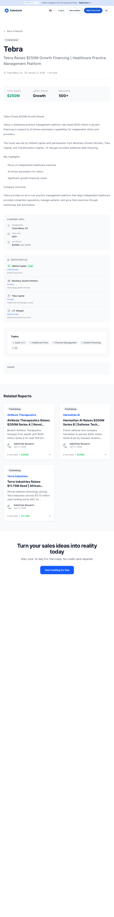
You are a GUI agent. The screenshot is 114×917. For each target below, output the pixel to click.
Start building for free (57, 570)
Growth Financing (92, 342)
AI (16, 348)
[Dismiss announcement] (110, 2)
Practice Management (66, 342)
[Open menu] (106, 10)
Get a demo (74, 10)
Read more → (85, 3)
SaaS (20, 342)
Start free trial (93, 10)
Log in (61, 10)
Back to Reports (15, 31)
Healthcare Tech (40, 342)
